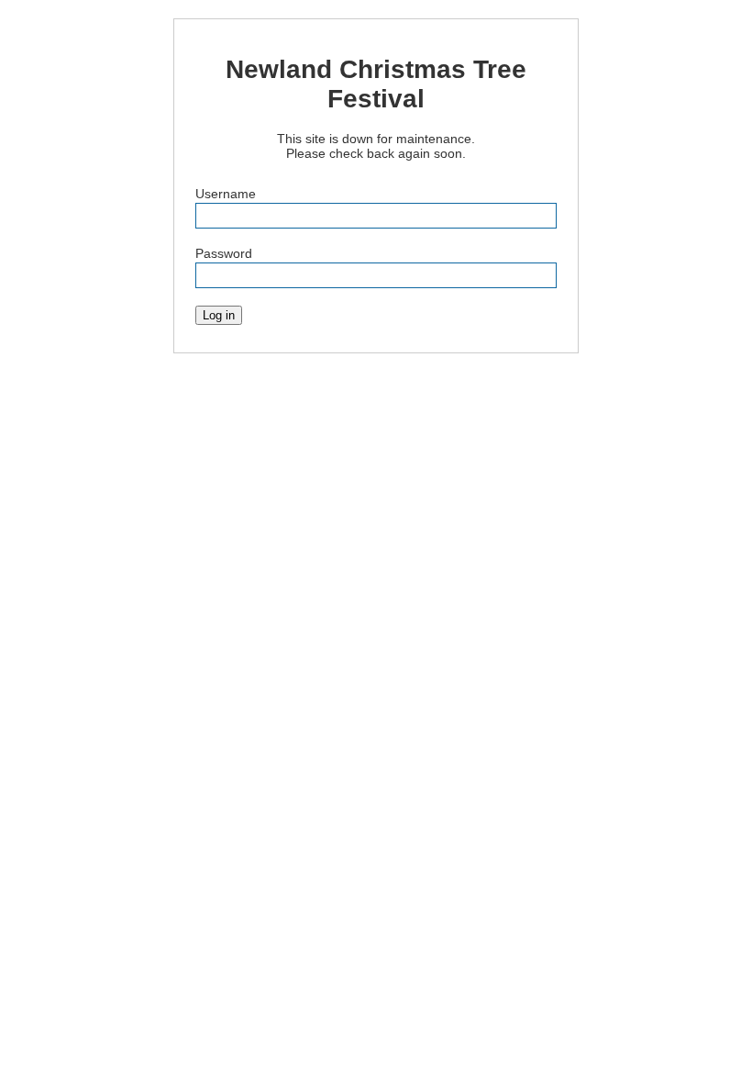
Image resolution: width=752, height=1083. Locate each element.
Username (225, 193)
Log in (219, 315)
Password (223, 253)
